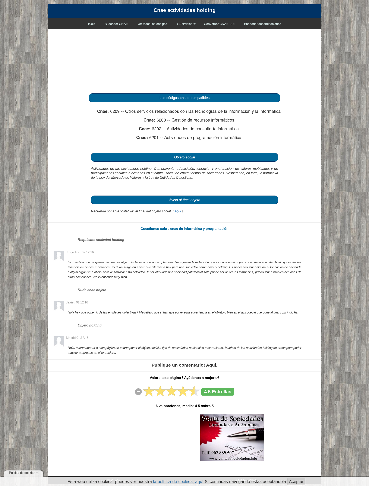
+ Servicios (184, 23)
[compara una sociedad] (232, 437)
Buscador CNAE (116, 23)
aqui (177, 211)
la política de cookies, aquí (178, 481)
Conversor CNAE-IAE (219, 23)
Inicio (91, 23)
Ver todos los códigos (152, 23)
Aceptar (296, 481)
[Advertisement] (184, 59)
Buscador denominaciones (262, 23)
